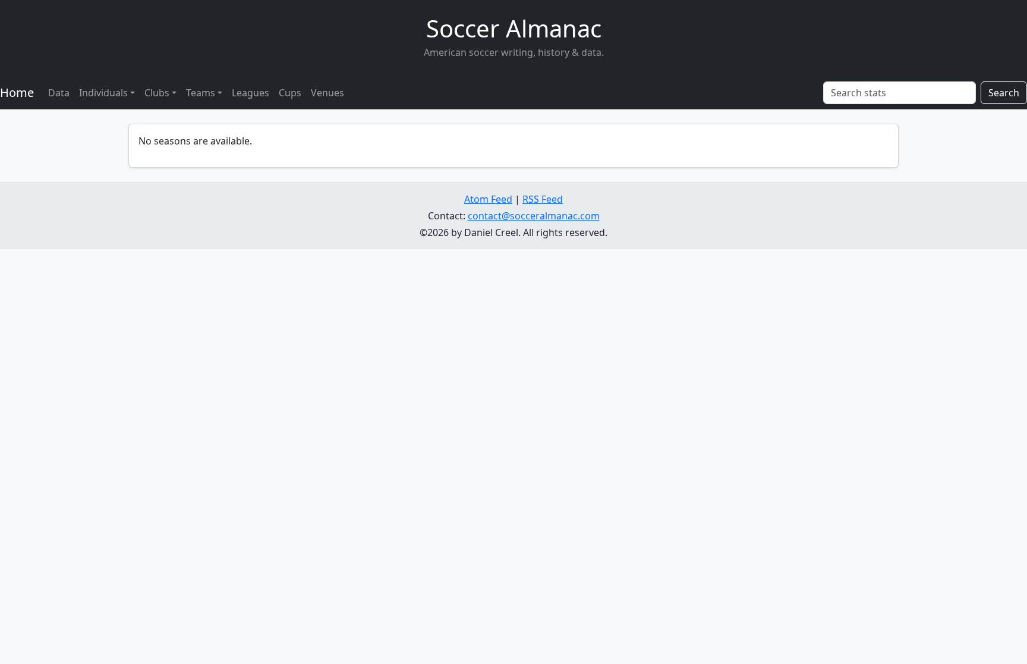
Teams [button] (200, 92)
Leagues (250, 92)
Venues (327, 92)
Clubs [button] (156, 92)
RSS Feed (542, 199)
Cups (290, 92)
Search (1003, 92)
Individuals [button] (103, 92)
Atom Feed (488, 199)
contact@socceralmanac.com (534, 215)
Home (17, 92)
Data (59, 92)
